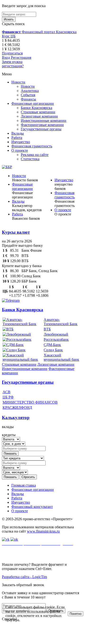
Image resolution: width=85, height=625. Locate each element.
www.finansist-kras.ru (43, 531)
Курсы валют (16, 232)
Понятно (75, 614)
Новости (18, 82)
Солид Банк (53, 350)
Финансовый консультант (32, 507)
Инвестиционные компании (43, 121)
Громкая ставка (23, 485)
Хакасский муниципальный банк (61, 357)
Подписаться (12, 53)
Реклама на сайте (34, 155)
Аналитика (30, 91)
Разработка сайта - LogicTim (24, 577)
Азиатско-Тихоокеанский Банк (60, 322)
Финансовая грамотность (31, 146)
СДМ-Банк (52, 345)
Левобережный (56, 334)
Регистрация (21, 57)
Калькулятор (16, 417)
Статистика (30, 159)
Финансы (28, 99)
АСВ (6, 392)
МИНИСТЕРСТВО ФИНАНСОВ (30, 402)
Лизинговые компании (39, 116)
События (28, 95)
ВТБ (47, 329)
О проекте (19, 150)
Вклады (17, 133)
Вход (6, 57)
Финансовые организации (32, 103)
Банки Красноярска (36, 108)
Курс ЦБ (9, 36)
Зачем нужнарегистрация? (13, 64)
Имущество (20, 142)
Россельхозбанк (56, 340)
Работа (16, 138)
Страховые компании (38, 112)
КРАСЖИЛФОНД (17, 408)
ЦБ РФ (8, 397)
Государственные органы (41, 129)
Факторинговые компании (42, 125)
